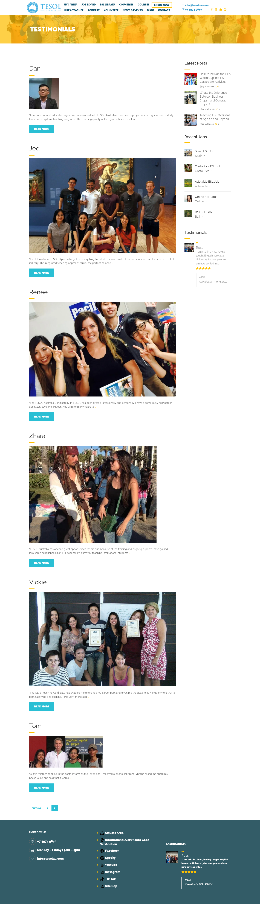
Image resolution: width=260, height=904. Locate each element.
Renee (38, 292)
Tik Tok (110, 879)
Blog (150, 10)
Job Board (89, 4)
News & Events (133, 10)
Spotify (109, 857)
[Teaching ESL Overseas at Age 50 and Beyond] (190, 119)
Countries (126, 4)
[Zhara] (93, 493)
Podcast (94, 10)
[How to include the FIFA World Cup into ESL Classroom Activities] (190, 78)
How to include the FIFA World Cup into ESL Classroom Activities (215, 77)
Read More (41, 129)
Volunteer (111, 10)
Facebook (111, 850)
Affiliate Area (113, 833)
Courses (143, 4)
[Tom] (66, 751)
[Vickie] (102, 639)
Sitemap (110, 886)
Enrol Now (161, 5)
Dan (35, 68)
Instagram (112, 872)
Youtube (110, 865)
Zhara (37, 435)
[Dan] (44, 93)
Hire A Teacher (73, 10)
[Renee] (102, 349)
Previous (36, 808)
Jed (34, 148)
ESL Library (107, 4)
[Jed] (102, 205)
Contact (164, 10)
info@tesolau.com (196, 5)
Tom (35, 725)
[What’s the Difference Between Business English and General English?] (190, 97)
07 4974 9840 (193, 9)
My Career (70, 4)
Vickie (38, 582)
